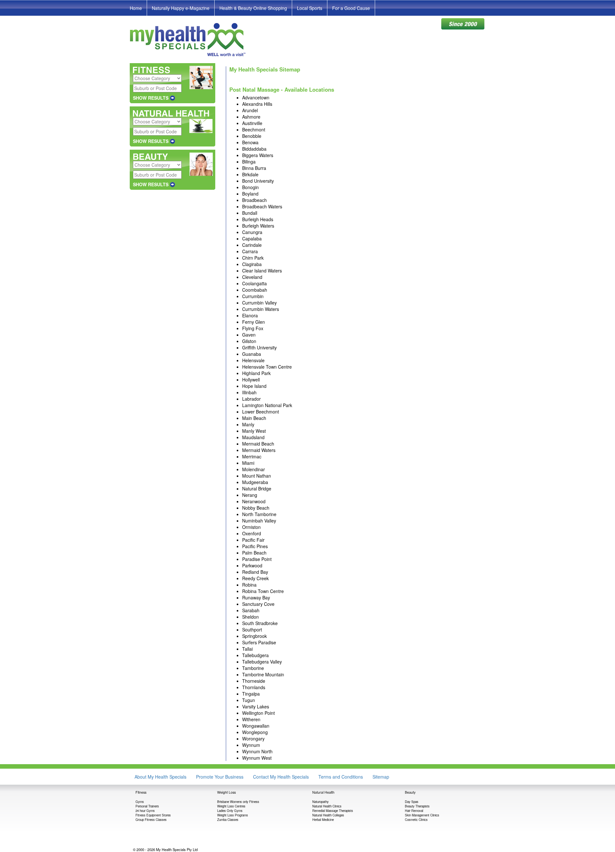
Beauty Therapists (417, 806)
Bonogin (250, 187)
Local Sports (309, 8)
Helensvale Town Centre (267, 366)
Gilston (249, 341)
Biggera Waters (257, 155)
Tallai (247, 649)
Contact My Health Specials (281, 776)
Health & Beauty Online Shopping (253, 8)
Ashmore (251, 116)
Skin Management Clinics (422, 815)
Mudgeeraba (255, 482)
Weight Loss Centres (231, 806)
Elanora (250, 315)
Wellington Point (258, 713)
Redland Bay (255, 572)
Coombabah (254, 290)
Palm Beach (254, 552)
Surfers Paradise (259, 642)
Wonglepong (255, 732)
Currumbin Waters (260, 309)
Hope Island (254, 386)
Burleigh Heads (257, 219)
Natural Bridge (256, 488)
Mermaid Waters (258, 450)
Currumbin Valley (259, 302)
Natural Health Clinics (326, 806)
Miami (248, 463)
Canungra (252, 232)
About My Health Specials (160, 776)
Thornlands (253, 687)
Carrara (250, 251)
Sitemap (381, 776)
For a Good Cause (351, 8)
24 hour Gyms (145, 810)
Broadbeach (254, 200)
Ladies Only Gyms (229, 810)
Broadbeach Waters (262, 206)
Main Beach (254, 418)
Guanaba (251, 354)
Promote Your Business (219, 776)
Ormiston (251, 527)
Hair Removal (414, 810)
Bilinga (249, 161)
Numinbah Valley (259, 520)
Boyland (250, 193)
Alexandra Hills (257, 104)
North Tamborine (259, 514)
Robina (249, 584)
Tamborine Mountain (263, 674)
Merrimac (251, 456)
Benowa (250, 142)
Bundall (249, 213)
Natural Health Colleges (328, 815)
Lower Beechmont (260, 411)
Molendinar (253, 469)
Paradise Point (257, 559)
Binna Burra (254, 168)
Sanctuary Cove (258, 604)
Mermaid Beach (258, 443)
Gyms (139, 801)
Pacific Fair (253, 540)
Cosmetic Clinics (416, 819)
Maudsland (253, 437)
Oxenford (251, 533)
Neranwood (254, 501)
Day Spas (411, 801)
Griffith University (259, 347)
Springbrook (254, 636)
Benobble (251, 136)
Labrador (251, 399)
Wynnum (251, 745)
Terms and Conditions (340, 776)
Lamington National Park (267, 405)
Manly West (254, 431)
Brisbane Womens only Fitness (238, 801)
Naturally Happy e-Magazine (180, 8)
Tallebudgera (255, 655)
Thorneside (253, 681)
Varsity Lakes (255, 706)
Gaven (249, 334)
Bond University (258, 181)
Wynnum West (257, 758)
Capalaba (252, 238)
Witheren (251, 719)
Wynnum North (257, 751)
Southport (252, 629)
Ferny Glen (253, 322)
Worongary (253, 738)
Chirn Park (253, 258)
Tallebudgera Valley (262, 661)
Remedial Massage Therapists (332, 810)
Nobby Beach (255, 508)
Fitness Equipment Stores (153, 815)
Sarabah (250, 610)
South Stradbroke (260, 623)
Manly (248, 424)
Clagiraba (252, 264)
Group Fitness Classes (151, 819)
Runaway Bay (256, 597)
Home (136, 8)
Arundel (250, 110)
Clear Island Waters (262, 270)
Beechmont (253, 129)
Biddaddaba (254, 149)
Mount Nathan (256, 475)
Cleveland (252, 277)
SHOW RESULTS (150, 98)
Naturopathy (320, 801)
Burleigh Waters (258, 225)
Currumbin (253, 296)
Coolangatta (254, 283)
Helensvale (253, 360)
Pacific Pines (255, 546)
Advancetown (255, 97)
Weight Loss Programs (232, 815)
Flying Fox (252, 328)
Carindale (252, 245)
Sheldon (250, 617)
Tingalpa (251, 693)
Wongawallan (255, 726)
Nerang (249, 495)
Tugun (248, 700)
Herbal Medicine (323, 819)
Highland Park (256, 373)
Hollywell (251, 379)
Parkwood (252, 565)
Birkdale (250, 174)
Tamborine (253, 668)
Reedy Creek (255, 578)
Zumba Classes (227, 819)
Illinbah (249, 392)
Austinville (252, 123)
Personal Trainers (147, 806)
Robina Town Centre (263, 591)
